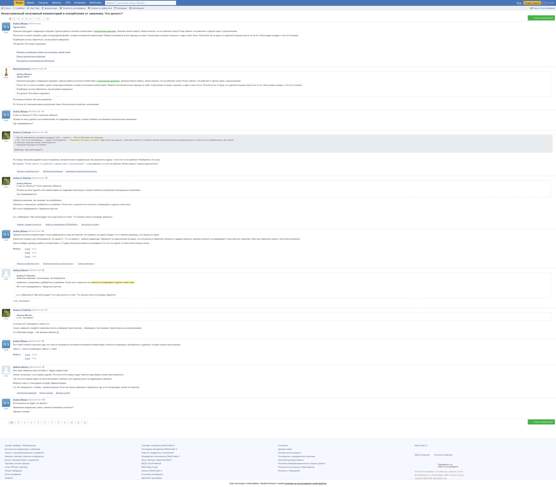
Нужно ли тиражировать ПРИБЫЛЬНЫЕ (62, 225)
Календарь (122, 8)
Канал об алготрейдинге (544, 8)
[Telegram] (421, 465)
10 (72, 423)
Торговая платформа (158, 445)
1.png (27, 249)
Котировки (80, 2)
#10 (43, 399)
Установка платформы (152, 474)
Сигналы (43, 2)
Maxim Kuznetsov (22, 69)
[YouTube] (430, 465)
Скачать (151, 470)
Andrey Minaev (20, 23)
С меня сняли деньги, (86, 264)
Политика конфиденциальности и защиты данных (301, 463)
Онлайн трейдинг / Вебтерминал (20, 445)
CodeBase (20, 8)
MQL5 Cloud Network (151, 463)
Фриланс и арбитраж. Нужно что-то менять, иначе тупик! (43, 52)
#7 (46, 310)
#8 (43, 341)
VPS (68, 2)
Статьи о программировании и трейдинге (24, 453)
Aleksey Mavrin (20, 270)
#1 (45, 69)
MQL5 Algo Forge (149, 467)
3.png (27, 256)
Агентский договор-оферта (290, 460)
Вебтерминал (138, 8)
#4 (46, 178)
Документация (51, 8)
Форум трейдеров (13, 470)
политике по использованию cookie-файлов (305, 483)
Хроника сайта (285, 449)
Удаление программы (151, 478)
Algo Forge (34, 8)
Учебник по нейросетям (101, 8)
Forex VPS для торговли (16, 467)
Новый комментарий (543, 18)
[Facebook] (416, 465)
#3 (46, 132)
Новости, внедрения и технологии (157, 453)
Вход (519, 3)
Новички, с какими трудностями (30, 225)
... (43, 19)
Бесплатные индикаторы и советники (22, 449)
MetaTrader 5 (421, 445)
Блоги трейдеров (13, 474)
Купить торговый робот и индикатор (22, 460)
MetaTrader (95, 2)
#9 (43, 367)
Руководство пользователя (160, 456)
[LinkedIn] (435, 465)
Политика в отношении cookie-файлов (296, 467)
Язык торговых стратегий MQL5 (156, 460)
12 (48, 19)
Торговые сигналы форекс (17, 463)
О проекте (283, 445)
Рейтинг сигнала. (46, 393)
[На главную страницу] (2, 19)
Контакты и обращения (289, 470)
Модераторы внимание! (53, 171)
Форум (19, 2)
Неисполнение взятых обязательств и (59, 264)
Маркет (30, 2)
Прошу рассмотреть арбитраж (31, 56)
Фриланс (57, 2)
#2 (43, 111)
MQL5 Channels (422, 455)
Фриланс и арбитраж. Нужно (28, 171)
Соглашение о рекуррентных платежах (296, 456)
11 (78, 423)
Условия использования (289, 453)
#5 (43, 231)
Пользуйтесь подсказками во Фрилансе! (35, 61)
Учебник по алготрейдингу (74, 8)
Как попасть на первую (91, 225)
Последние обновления (159, 449)
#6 (43, 270)
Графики (9, 478)
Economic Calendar (443, 455)
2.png (27, 252)
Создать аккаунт (532, 3)
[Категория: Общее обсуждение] (5, 19)
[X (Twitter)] (425, 465)
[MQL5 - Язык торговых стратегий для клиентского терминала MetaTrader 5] (7, 3)
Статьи (7, 8)
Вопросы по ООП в (64, 393)
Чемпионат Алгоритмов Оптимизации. (81, 171)
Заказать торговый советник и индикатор (24, 456)
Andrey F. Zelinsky (22, 132)
